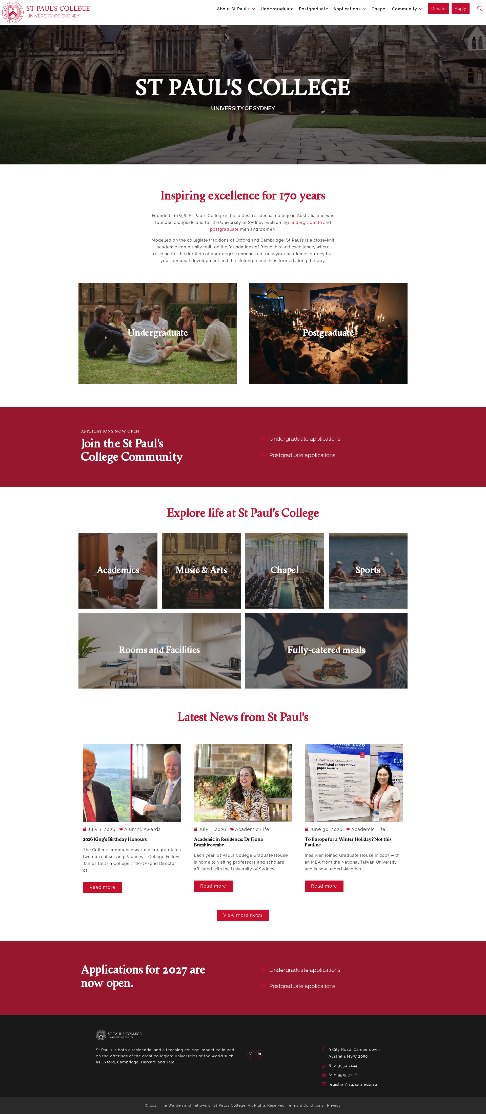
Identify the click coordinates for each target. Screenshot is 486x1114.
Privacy (334, 1105)
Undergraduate (277, 9)
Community (404, 9)
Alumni (132, 829)
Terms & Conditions (305, 1105)
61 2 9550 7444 (343, 1065)
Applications (347, 9)
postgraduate (224, 229)
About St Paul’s (233, 9)
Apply (460, 8)
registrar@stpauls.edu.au (353, 1084)
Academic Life (252, 829)
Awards (152, 829)
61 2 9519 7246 (343, 1075)
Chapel (379, 9)
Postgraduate (313, 9)
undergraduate (306, 222)
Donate (438, 8)
